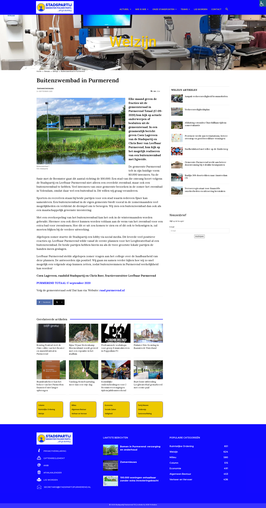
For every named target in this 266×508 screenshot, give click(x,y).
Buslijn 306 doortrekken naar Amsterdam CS (206, 176)
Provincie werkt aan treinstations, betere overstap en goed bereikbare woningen (206, 137)
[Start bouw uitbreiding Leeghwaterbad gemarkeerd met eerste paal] (148, 369)
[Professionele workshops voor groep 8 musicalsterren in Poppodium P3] (116, 333)
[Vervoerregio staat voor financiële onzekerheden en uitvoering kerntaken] (177, 190)
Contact (216, 9)
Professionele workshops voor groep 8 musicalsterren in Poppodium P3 (115, 348)
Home (39, 71)
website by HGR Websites (147, 505)
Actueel (124, 9)
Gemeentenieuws (45, 88)
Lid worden (200, 9)
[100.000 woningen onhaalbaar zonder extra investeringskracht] (110, 481)
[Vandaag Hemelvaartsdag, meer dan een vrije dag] (83, 369)
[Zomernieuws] (110, 465)
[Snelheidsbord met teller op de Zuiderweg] (177, 151)
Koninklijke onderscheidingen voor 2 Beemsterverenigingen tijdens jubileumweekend (113, 386)
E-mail (172, 227)
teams (184, 9)
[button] (226, 9)
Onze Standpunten (163, 9)
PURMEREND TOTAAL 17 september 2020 (64, 283)
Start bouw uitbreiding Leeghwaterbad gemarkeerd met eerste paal (148, 384)
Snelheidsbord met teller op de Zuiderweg (206, 149)
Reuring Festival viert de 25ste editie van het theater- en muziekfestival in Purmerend (51, 349)
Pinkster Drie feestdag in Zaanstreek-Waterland (146, 346)
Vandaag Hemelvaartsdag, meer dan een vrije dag (82, 383)
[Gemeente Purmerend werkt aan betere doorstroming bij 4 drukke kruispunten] (177, 164)
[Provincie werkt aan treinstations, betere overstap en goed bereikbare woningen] (177, 138)
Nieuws (47, 71)
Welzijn (55, 71)
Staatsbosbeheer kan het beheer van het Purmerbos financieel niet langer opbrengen (50, 386)
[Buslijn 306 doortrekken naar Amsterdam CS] (177, 177)
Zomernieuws (128, 462)
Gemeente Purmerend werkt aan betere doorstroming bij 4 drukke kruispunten (205, 163)
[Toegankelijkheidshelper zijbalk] (262, 3)
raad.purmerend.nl (112, 290)
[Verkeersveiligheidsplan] (177, 112)
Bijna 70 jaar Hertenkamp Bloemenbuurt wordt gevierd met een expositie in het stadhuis (83, 349)
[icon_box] (51, 450)
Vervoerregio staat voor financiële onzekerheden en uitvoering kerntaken (205, 189)
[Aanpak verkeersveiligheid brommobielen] (177, 98)
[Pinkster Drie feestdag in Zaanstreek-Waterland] (148, 333)
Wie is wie (140, 9)
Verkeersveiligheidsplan (197, 109)
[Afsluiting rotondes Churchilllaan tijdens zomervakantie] (177, 125)
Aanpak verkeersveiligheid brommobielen (206, 96)
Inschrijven (199, 236)
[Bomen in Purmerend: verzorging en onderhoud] (110, 450)
